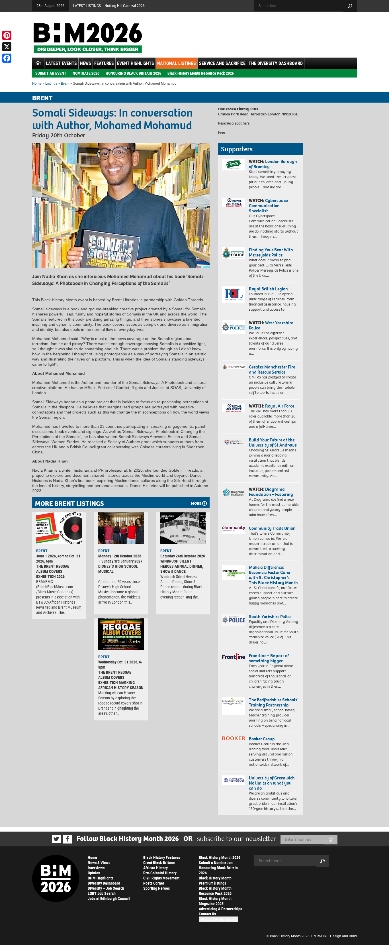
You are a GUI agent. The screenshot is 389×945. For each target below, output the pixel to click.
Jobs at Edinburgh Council (109, 898)
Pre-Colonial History (160, 872)
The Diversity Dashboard (276, 63)
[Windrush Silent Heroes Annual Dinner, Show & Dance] (183, 528)
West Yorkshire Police (271, 325)
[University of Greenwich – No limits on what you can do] (233, 780)
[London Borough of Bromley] (233, 164)
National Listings (176, 63)
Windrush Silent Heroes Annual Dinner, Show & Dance (181, 566)
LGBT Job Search (102, 893)
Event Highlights (135, 63)
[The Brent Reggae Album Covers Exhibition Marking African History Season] (121, 634)
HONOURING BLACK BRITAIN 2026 (133, 73)
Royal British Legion (268, 289)
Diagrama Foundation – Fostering (271, 491)
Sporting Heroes (156, 888)
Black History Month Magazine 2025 (215, 901)
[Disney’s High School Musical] (121, 528)
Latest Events (61, 63)
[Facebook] (7, 58)
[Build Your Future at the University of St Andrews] (233, 442)
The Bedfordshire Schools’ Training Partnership (273, 702)
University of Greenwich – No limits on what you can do (273, 783)
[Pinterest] (7, 35)
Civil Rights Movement (161, 878)
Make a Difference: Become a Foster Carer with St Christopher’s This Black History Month (273, 575)
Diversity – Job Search (106, 888)
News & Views (99, 862)
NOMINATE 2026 (86, 73)
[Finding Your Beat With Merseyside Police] (233, 253)
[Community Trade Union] (233, 530)
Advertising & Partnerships (220, 908)
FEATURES (104, 63)
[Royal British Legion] (233, 294)
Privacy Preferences (218, 919)
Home (37, 83)
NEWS (85, 63)
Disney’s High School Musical (118, 568)
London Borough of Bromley (273, 164)
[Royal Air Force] (233, 408)
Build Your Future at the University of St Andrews (273, 442)
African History (155, 867)
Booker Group (262, 739)
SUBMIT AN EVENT (50, 73)
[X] (7, 46)
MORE (196, 503)
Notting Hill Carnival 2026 (125, 5)
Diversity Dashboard (104, 883)
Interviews (96, 867)
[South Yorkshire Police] (233, 620)
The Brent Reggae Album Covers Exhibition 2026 (52, 571)
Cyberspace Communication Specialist (268, 205)
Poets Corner (153, 883)
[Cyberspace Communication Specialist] (233, 202)
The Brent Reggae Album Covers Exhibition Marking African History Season (121, 679)
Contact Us (207, 914)
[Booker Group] (233, 738)
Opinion (94, 872)
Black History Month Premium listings (215, 880)
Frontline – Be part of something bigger (269, 658)
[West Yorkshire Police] (233, 327)
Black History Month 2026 (219, 857)
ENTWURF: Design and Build (334, 936)
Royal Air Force (279, 406)
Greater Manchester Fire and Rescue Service (272, 369)
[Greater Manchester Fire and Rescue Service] (233, 367)
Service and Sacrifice (222, 63)
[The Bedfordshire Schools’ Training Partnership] (233, 706)
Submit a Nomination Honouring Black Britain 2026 (218, 867)
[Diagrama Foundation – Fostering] (233, 492)
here (246, 123)
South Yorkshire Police (270, 617)
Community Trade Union (272, 528)
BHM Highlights (100, 878)
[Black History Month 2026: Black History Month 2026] (87, 38)
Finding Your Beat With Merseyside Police (271, 252)
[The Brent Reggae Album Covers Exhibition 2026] (59, 528)
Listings (51, 83)
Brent (65, 83)
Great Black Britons (159, 862)
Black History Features (161, 857)
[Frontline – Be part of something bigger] (233, 657)
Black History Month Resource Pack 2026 (200, 73)
